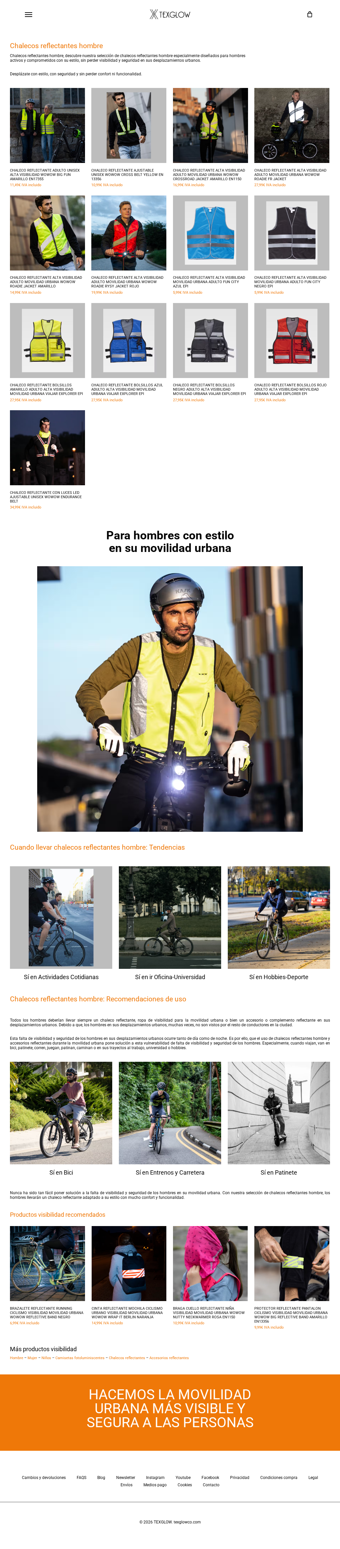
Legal (313, 1477)
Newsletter (125, 1477)
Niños (46, 1358)
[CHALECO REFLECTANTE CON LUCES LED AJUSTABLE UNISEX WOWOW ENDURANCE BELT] (47, 447)
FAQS (81, 1477)
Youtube (183, 1477)
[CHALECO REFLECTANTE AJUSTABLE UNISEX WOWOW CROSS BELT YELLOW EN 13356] (128, 125)
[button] (28, 14)
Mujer (32, 1358)
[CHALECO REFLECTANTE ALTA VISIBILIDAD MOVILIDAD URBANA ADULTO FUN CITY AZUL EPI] (210, 233)
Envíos (126, 1485)
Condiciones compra (279, 1477)
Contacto (211, 1485)
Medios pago (155, 1485)
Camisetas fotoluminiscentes (80, 1358)
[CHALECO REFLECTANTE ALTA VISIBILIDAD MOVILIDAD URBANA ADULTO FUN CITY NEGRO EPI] (291, 233)
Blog (101, 1477)
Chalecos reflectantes (127, 1358)
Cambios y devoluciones (44, 1477)
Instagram (155, 1477)
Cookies (185, 1485)
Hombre (16, 1358)
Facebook (210, 1477)
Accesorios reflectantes (169, 1358)
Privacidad (239, 1477)
